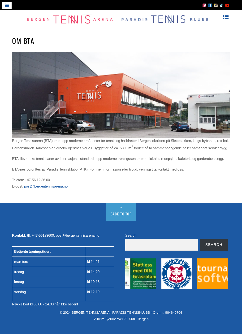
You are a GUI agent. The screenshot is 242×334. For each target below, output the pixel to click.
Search (130, 235)
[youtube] (227, 5)
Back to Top (121, 213)
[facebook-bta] (204, 5)
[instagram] (216, 5)
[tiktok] (221, 5)
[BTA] (118, 23)
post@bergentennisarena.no (46, 186)
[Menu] (7, 5)
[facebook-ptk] (210, 5)
